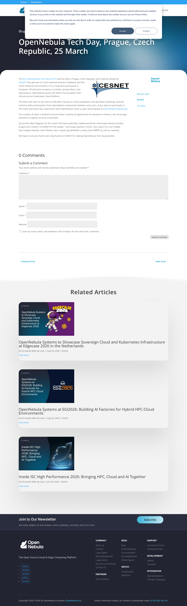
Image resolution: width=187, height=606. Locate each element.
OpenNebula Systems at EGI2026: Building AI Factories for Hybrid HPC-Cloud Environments (86, 411)
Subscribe (150, 519)
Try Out (164, 10)
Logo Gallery (102, 552)
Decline (146, 31)
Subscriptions (36, 2)
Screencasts (127, 571)
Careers (99, 549)
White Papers (127, 560)
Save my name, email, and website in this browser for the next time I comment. (61, 231)
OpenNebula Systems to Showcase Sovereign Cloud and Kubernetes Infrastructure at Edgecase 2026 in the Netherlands (92, 343)
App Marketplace (155, 576)
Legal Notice (102, 560)
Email (22, 215)
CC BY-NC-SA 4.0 (159, 600)
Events (140, 99)
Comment (24, 173)
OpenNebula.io (73, 600)
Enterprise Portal (154, 549)
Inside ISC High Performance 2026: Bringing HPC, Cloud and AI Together (83, 476)
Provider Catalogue (156, 579)
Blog (123, 545)
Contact (23, 2)
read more (24, 355)
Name (22, 206)
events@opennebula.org (115, 108)
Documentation (128, 552)
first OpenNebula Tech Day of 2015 (40, 78)
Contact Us (101, 567)
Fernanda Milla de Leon (33, 350)
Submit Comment (159, 237)
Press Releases (128, 549)
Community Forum (155, 545)
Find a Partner (102, 579)
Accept (122, 31)
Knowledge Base (129, 556)
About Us (100, 545)
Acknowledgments (104, 556)
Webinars (125, 575)
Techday (141, 105)
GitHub (150, 560)
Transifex (151, 564)
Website (23, 224)
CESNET (22, 82)
